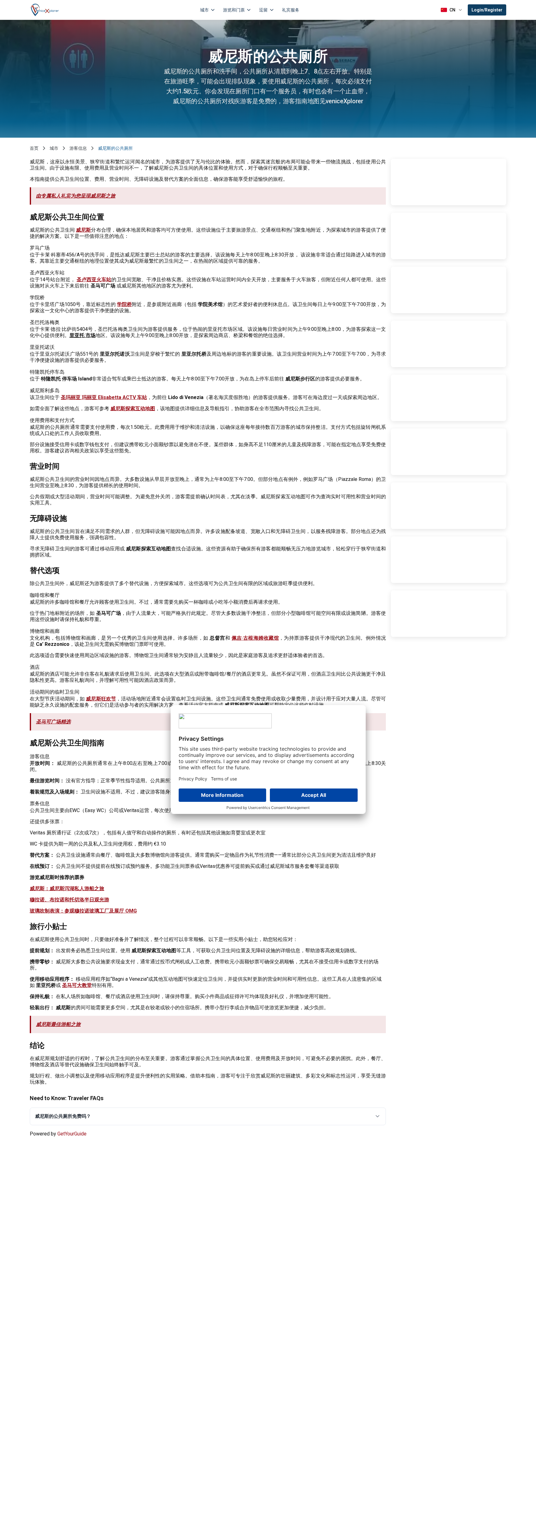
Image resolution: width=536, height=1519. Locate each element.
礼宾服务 (290, 9)
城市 (204, 9)
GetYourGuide (72, 1134)
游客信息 (78, 148)
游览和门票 (234, 9)
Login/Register (486, 9)
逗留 (263, 9)
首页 (34, 148)
